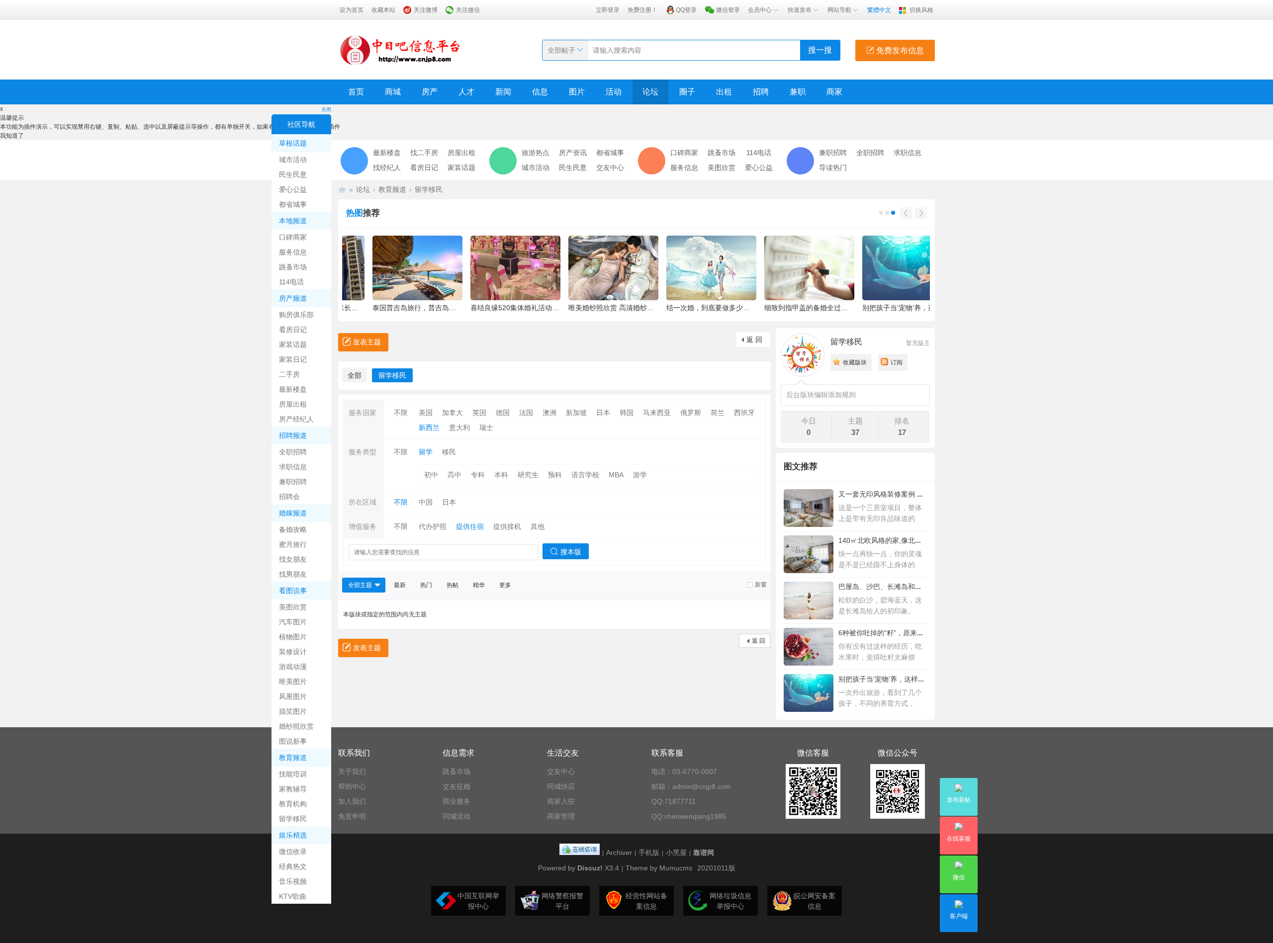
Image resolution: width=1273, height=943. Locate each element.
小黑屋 (676, 853)
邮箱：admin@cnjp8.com (691, 786)
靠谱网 (703, 853)
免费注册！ (642, 9)
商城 (393, 91)
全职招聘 (293, 452)
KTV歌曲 (292, 896)
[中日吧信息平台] (400, 50)
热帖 (452, 585)
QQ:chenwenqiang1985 (688, 816)
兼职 (798, 91)
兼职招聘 (293, 482)
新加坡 (576, 413)
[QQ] (579, 853)
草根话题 (293, 143)
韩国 (627, 413)
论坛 (650, 91)
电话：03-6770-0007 (684, 771)
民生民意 (293, 174)
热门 (426, 585)
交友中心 (610, 167)
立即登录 (608, 9)
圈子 (687, 91)
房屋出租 (293, 404)
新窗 (761, 584)
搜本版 (570, 552)
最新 (400, 585)
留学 (426, 452)
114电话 (291, 282)
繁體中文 (879, 9)
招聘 (761, 91)
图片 (577, 91)
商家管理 (561, 816)
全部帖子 (561, 50)
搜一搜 (820, 50)
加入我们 (352, 801)
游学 (640, 475)
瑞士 (486, 427)
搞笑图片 (293, 711)
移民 (449, 452)
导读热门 (833, 167)
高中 (454, 475)
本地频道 (293, 221)
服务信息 (293, 252)
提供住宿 (470, 526)
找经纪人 (387, 167)
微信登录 (728, 9)
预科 (555, 475)
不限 (401, 413)
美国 (426, 413)
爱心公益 (293, 189)
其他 (538, 526)
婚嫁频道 (293, 513)
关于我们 (352, 771)
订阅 (897, 362)
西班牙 (744, 413)
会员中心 (760, 9)
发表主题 (367, 342)
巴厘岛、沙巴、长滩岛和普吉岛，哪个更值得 (908, 587)
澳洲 (549, 413)
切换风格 (921, 9)
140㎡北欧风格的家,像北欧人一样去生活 (901, 540)
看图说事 (293, 591)
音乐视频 (293, 881)
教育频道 (293, 758)
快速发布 (800, 9)
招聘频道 (293, 435)
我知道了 (12, 135)
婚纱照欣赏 (296, 726)
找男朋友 (293, 574)
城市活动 (293, 160)
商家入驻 (561, 801)
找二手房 (424, 153)
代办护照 (433, 526)
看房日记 (293, 330)
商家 (834, 91)
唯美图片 (293, 682)
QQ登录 (686, 9)
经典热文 (293, 866)
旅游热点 (535, 153)
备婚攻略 (293, 529)
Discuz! (590, 868)
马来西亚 (657, 413)
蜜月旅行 (293, 544)
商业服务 (456, 801)
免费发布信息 (899, 50)
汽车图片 (293, 622)
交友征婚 (456, 786)
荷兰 (718, 413)
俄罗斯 (690, 413)
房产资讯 (573, 153)
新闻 (503, 91)
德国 (503, 413)
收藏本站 (383, 9)
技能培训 (293, 774)
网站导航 (839, 9)
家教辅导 (293, 789)
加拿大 (452, 413)
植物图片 (293, 637)
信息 (540, 91)
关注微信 (468, 9)
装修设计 (293, 652)
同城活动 (456, 816)
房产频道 (293, 298)
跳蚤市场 (293, 267)
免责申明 (352, 816)
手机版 (648, 853)
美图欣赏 (293, 607)
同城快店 (561, 786)
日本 (603, 413)
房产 (430, 91)
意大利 (459, 427)
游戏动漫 (293, 667)
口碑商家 (293, 237)
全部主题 (360, 585)
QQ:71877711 (673, 801)
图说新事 (293, 741)
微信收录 (293, 852)
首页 (356, 91)
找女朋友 (293, 559)
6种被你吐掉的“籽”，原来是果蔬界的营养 (902, 633)
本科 (501, 475)
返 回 (754, 339)
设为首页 (352, 9)
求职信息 (293, 467)
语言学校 (585, 475)
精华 (479, 585)
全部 (355, 375)
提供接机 (507, 526)
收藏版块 (855, 362)
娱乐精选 (293, 835)
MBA (616, 475)
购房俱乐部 (296, 315)
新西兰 (429, 427)
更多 (505, 585)
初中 (431, 475)
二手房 (289, 374)
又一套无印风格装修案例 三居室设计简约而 (905, 494)
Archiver (619, 853)
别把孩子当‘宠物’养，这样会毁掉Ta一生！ (902, 679)
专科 (478, 475)
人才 (466, 91)
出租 (724, 91)
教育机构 (293, 804)
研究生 (528, 475)
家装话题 (293, 344)
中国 (426, 502)
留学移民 (293, 819)
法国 (526, 413)
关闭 (326, 109)
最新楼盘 (293, 389)
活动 (614, 91)
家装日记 (293, 359)
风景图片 (293, 696)
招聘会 (289, 497)
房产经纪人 (296, 419)
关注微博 (426, 9)
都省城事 (293, 204)
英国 (479, 413)
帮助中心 (352, 786)
